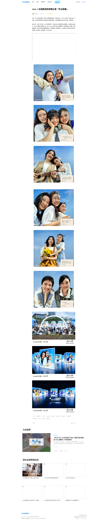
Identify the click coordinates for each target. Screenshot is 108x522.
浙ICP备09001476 (82, 515)
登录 (84, 1)
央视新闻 (38, 416)
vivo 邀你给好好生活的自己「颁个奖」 (52, 500)
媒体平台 (48, 418)
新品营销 (58, 416)
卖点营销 (52, 416)
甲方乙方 (56, 435)
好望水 (61, 451)
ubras (66, 451)
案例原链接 (50, 13)
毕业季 (39, 418)
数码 (43, 418)
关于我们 (23, 518)
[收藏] (71, 423)
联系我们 (28, 518)
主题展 (47, 416)
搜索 (79, 1)
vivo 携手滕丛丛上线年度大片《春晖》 (31, 500)
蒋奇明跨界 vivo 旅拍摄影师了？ (73, 500)
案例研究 (43, 1)
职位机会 (50, 1)
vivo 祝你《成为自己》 (71, 477)
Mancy (35, 13)
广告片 (43, 416)
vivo (33, 416)
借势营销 (68, 416)
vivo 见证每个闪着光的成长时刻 (51, 477)
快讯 (33, 1)
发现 (38, 1)
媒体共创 (63, 416)
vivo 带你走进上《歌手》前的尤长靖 (30, 477)
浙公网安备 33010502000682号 (80, 516)
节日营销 (34, 418)
